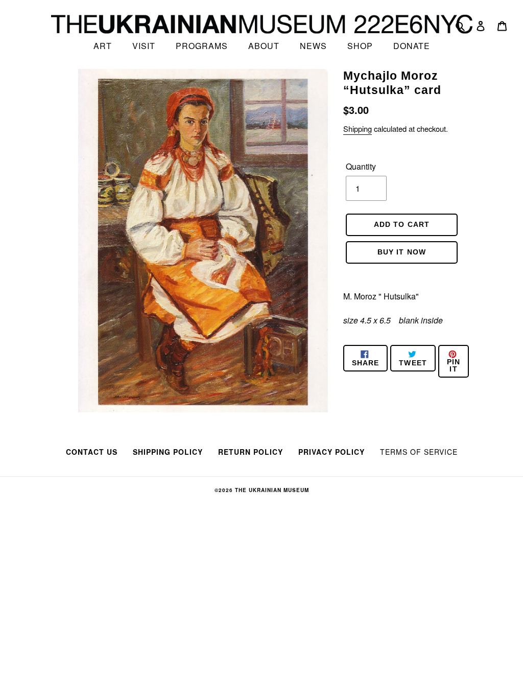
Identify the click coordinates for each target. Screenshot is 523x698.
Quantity (361, 166)
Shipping (357, 128)
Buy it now (401, 252)
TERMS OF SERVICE (419, 452)
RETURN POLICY (250, 452)
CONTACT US (91, 452)
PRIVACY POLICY (331, 452)
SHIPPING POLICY (168, 452)
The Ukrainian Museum (272, 490)
